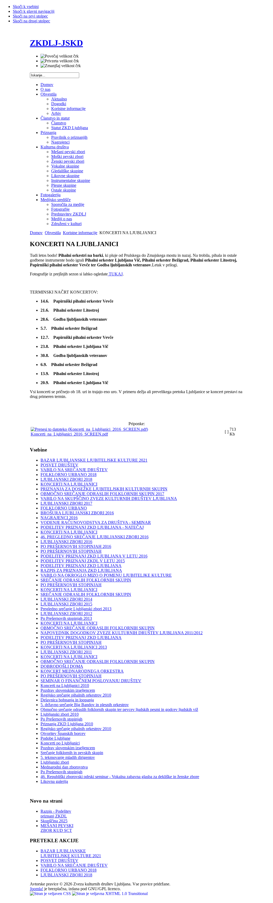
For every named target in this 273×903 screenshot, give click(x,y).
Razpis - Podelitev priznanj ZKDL (56, 813)
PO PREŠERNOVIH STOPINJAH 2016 (76, 546)
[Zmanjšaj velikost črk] (61, 65)
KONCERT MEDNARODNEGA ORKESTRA (82, 671)
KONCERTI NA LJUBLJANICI (69, 484)
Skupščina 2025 (54, 821)
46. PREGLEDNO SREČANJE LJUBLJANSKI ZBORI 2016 (94, 537)
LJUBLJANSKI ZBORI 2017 (66, 503)
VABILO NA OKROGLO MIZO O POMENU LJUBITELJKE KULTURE (106, 575)
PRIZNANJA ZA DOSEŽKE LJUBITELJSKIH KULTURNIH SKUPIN (104, 489)
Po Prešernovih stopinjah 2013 (66, 618)
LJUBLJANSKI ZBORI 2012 (66, 613)
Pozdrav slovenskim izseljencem (68, 690)
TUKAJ (115, 274)
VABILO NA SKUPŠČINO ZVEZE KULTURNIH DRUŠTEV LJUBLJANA (109, 498)
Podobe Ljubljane (55, 738)
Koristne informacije (80, 232)
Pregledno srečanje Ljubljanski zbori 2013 (76, 609)
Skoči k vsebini (26, 6)
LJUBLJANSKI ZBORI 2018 (66, 479)
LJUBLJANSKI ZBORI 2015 (66, 604)
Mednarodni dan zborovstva (64, 767)
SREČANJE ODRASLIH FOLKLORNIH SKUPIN (86, 580)
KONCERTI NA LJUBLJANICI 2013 (74, 647)
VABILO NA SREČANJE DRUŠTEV (74, 469)
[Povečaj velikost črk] (60, 56)
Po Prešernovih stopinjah (61, 719)
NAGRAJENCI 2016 (59, 517)
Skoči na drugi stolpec (31, 21)
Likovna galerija (54, 781)
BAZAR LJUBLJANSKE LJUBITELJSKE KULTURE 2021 (94, 460)
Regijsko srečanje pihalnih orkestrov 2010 (76, 695)
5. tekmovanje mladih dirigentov (68, 757)
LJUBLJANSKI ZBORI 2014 (66, 599)
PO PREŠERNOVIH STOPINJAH (71, 551)
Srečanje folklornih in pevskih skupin (72, 752)
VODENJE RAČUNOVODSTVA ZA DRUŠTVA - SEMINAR (96, 522)
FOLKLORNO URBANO (64, 508)
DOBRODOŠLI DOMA (62, 666)
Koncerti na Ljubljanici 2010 (65, 685)
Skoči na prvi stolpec (30, 16)
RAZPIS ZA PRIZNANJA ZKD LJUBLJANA (81, 570)
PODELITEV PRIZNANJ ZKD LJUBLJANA (81, 565)
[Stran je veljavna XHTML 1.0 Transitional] (110, 893)
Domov (36, 232)
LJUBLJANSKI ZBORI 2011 (66, 652)
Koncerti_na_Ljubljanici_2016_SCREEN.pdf (69, 434)
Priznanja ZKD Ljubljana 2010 (67, 724)
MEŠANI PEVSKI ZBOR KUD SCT (57, 828)
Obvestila (53, 232)
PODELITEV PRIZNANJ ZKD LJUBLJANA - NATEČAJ (92, 527)
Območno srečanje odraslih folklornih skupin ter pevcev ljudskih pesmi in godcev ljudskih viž (119, 709)
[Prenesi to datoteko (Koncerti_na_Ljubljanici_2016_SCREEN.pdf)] (89, 429)
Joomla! (36, 888)
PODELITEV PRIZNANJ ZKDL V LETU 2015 (83, 561)
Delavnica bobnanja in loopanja (67, 700)
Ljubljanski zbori (55, 762)
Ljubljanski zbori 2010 (60, 714)
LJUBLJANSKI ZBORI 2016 (66, 541)
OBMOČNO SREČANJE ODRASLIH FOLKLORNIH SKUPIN (98, 628)
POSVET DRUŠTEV (59, 465)
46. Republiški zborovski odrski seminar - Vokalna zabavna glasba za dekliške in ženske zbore (120, 776)
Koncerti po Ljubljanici (60, 743)
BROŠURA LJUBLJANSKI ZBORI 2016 (77, 513)
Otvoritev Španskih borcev (63, 733)
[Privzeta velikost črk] (60, 61)
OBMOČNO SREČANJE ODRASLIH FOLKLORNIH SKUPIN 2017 (102, 493)
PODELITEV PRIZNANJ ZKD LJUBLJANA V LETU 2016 (94, 556)
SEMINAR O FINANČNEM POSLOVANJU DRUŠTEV (91, 680)
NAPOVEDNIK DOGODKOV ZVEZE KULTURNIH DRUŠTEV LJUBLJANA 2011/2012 (122, 633)
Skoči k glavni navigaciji (33, 11)
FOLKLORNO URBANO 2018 (69, 474)
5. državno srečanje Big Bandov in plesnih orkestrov (85, 704)
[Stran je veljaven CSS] (51, 893)
